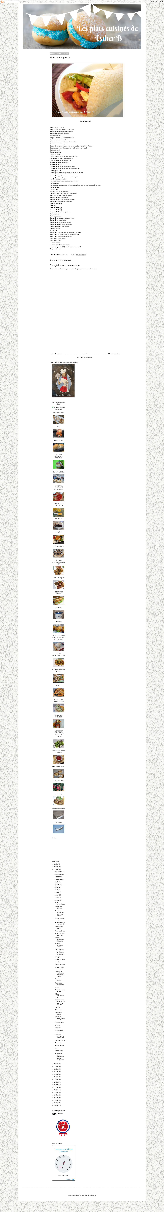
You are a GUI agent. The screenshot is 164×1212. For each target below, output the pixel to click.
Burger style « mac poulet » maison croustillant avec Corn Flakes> (71, 146)
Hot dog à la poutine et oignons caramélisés (64, 181)
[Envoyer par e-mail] (77, 255)
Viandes (57, 962)
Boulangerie (59, 1051)
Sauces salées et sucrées (59, 968)
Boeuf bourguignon (60, 903)
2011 (55, 1095)
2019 (55, 1074)
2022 (55, 1066)
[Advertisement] (85, 336)
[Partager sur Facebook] (83, 255)
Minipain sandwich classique (59, 191)
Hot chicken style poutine (58, 179)
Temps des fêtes (60, 964)
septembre (58, 879)
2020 (55, 1071)
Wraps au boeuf (55, 249)
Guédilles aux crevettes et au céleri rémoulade (65, 168)
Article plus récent (55, 354)
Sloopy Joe (53, 230)
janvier (57, 900)
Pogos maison (54, 214)
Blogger (93, 1195)
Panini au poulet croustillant (59, 197)
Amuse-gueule (59, 1045)
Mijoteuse (58, 1010)
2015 (55, 1084)
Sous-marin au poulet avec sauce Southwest (64, 234)
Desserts (58, 1028)
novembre (58, 874)
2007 (55, 1105)
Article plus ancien (113, 354)
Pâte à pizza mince (59, 927)
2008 (55, 1103)
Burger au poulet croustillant (59, 140)
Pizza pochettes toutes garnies (60, 212)
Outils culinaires (60, 959)
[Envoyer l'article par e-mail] (72, 254)
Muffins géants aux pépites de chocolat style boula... (59, 952)
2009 (55, 1100)
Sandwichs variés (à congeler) (59, 226)
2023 (55, 1064)
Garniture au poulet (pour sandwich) (61, 158)
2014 (55, 1087)
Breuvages (58, 1043)
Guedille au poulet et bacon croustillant (62, 166)
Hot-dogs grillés (55, 187)
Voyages (57, 957)
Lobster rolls (54, 189)
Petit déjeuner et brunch (60, 990)
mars (57, 895)
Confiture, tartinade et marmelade (59, 1036)
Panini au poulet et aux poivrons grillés (62, 199)
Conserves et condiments (59, 1031)
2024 (55, 869)
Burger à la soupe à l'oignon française (62, 138)
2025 (55, 867)
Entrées (57, 1025)
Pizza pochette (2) (56, 210)
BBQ (56, 1048)
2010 (55, 1097)
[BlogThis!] (79, 255)
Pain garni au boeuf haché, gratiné (61, 195)
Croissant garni (55, 150)
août (56, 882)
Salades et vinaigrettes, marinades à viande (59, 974)
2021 (55, 1069)
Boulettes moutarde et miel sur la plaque (59, 913)
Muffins (57, 1007)
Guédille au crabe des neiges (59, 162)
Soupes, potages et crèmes (59, 945)
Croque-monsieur (55, 152)
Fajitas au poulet (55, 154)
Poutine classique (55, 216)
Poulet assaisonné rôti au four (59, 939)
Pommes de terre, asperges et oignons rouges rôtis (59, 1057)
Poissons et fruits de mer (59, 983)
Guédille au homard (56, 164)
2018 (55, 1077)
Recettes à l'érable (58, 979)
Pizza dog (53, 206)
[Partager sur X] (81, 255)
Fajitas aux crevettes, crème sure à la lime (64, 156)
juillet (57, 884)
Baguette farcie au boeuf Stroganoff (61, 131)
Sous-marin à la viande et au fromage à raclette (65, 232)
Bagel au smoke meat (57, 127)
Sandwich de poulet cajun (58, 220)
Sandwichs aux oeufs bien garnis (60, 222)
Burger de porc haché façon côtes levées (63, 142)
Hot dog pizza (54, 183)
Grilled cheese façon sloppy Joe (60, 160)
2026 (55, 864)
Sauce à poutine (55, 228)
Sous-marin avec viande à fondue (61, 236)
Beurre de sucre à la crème (60, 934)
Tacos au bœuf (55, 243)
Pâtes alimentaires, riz (60, 995)
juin (56, 887)
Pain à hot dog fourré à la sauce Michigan (63, 193)
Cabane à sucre (60, 1040)
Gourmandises (59, 1022)
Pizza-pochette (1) (56, 208)
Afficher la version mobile (84, 357)
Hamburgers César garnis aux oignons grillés (64, 177)
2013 (55, 1090)
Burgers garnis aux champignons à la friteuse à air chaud (68, 148)
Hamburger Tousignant (57, 175)
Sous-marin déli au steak (58, 239)
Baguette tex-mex (55, 136)
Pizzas (57, 987)
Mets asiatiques (60, 931)
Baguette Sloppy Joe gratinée (59, 133)
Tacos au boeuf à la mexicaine (60, 245)
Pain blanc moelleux (58, 907)
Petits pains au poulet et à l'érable (61, 201)
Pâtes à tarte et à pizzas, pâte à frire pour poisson (60, 1002)
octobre (57, 877)
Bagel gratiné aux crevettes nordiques (62, 129)
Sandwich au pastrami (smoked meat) (62, 218)
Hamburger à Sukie (56, 171)
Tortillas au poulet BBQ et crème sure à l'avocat (65, 247)
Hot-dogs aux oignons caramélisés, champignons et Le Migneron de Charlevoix (75, 185)
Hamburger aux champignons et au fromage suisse (66, 173)
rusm (82, 1195)
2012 (55, 1092)
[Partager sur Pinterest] (85, 255)
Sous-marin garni (55, 241)
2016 (55, 1082)
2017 (55, 1079)
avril (56, 892)
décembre (58, 871)
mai (56, 890)
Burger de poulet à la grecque (59, 144)
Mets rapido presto (58, 1013)
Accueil (84, 354)
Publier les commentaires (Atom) (68, 362)
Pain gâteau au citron (59, 919)
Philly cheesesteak (56, 204)
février (57, 897)
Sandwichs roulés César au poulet (61, 224)
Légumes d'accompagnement (60, 1018)
